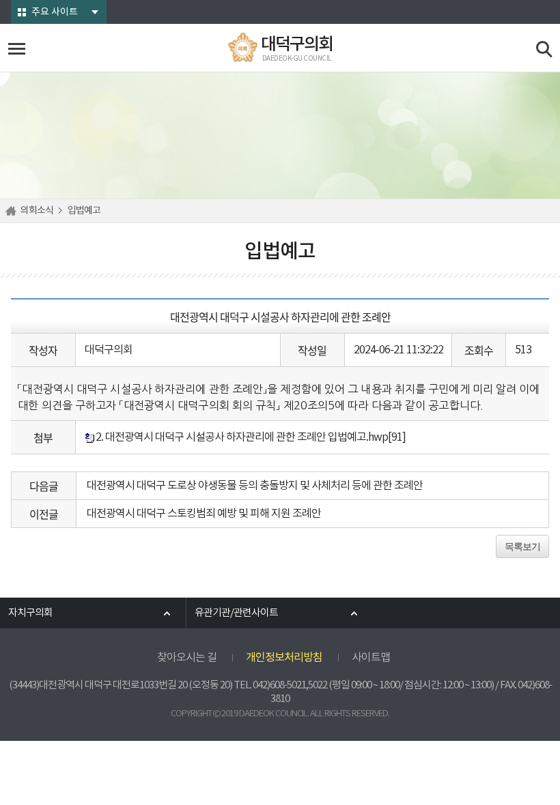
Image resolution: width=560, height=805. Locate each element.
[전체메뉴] (17, 49)
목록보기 (522, 546)
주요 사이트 (54, 12)
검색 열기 (544, 49)
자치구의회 (30, 613)
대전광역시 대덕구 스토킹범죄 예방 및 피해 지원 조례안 (204, 514)
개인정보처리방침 (284, 658)
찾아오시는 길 (186, 658)
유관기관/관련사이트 (236, 613)
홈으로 (12, 210)
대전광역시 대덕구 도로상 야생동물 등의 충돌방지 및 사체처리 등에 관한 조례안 (255, 486)
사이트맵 (371, 658)
